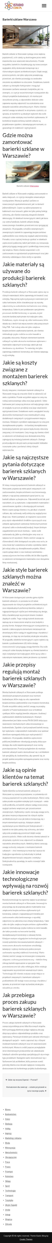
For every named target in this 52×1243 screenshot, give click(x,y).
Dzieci (7, 1119)
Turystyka (9, 1200)
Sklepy (8, 1181)
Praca (7, 1162)
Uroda (7, 1210)
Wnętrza (8, 1219)
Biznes (7, 1109)
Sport (7, 1186)
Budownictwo (10, 1114)
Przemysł (9, 1171)
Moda (7, 1143)
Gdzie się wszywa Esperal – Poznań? (23, 1080)
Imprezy (8, 1133)
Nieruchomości (11, 1152)
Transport (9, 1195)
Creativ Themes (26, 1239)
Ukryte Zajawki (11, 1205)
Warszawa (34, 186)
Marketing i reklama (13, 1138)
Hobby (7, 1128)
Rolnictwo (9, 1176)
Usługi (7, 1214)
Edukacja (8, 1124)
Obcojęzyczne (11, 1157)
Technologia (10, 1191)
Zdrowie (8, 1224)
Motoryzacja (10, 1148)
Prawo (7, 1167)
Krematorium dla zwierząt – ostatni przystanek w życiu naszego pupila (26, 1089)
